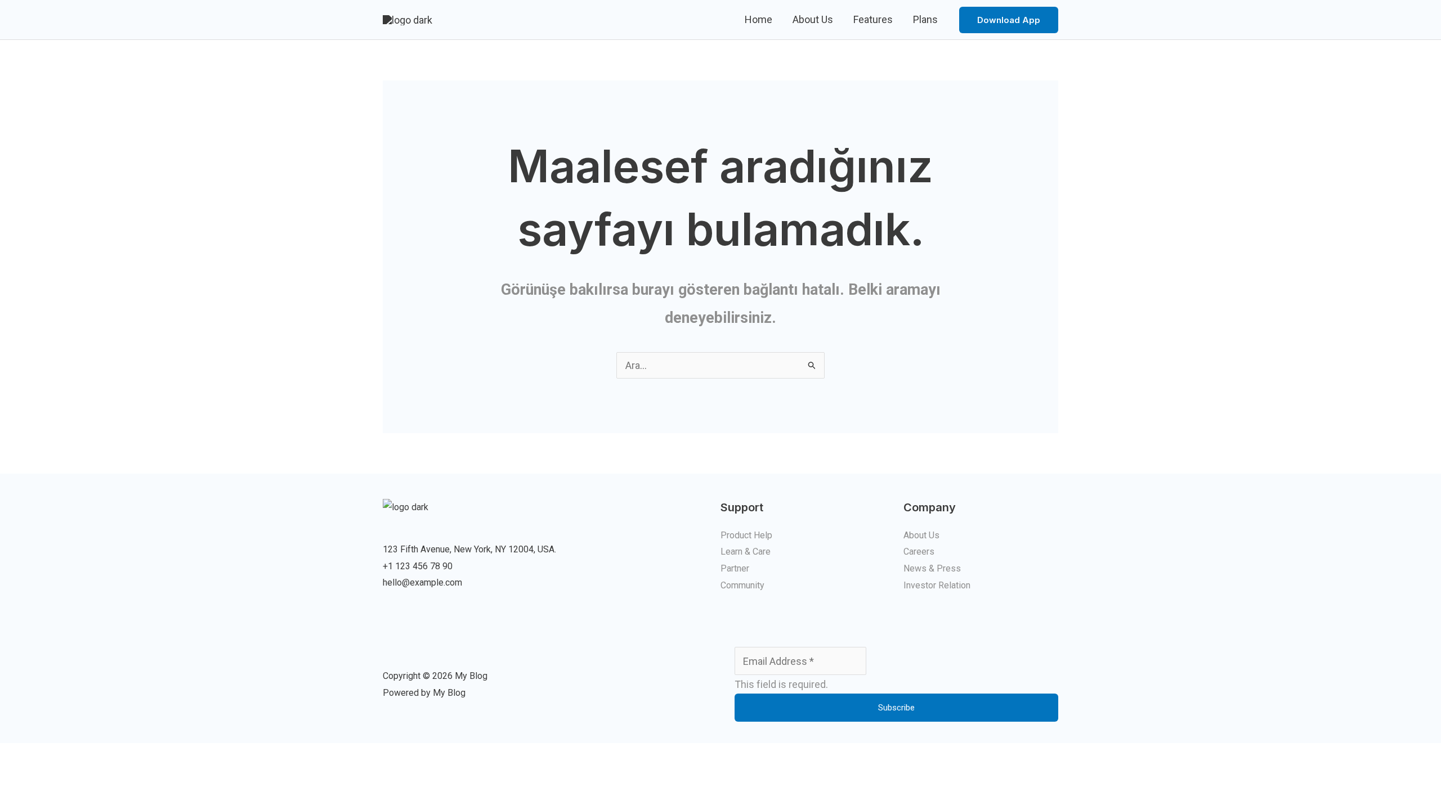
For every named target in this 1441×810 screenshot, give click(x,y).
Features (873, 19)
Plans (925, 19)
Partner (734, 568)
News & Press (932, 568)
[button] (1008, 20)
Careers (918, 551)
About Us (813, 19)
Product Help (746, 535)
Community (742, 585)
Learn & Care (745, 551)
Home (758, 19)
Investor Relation (936, 585)
